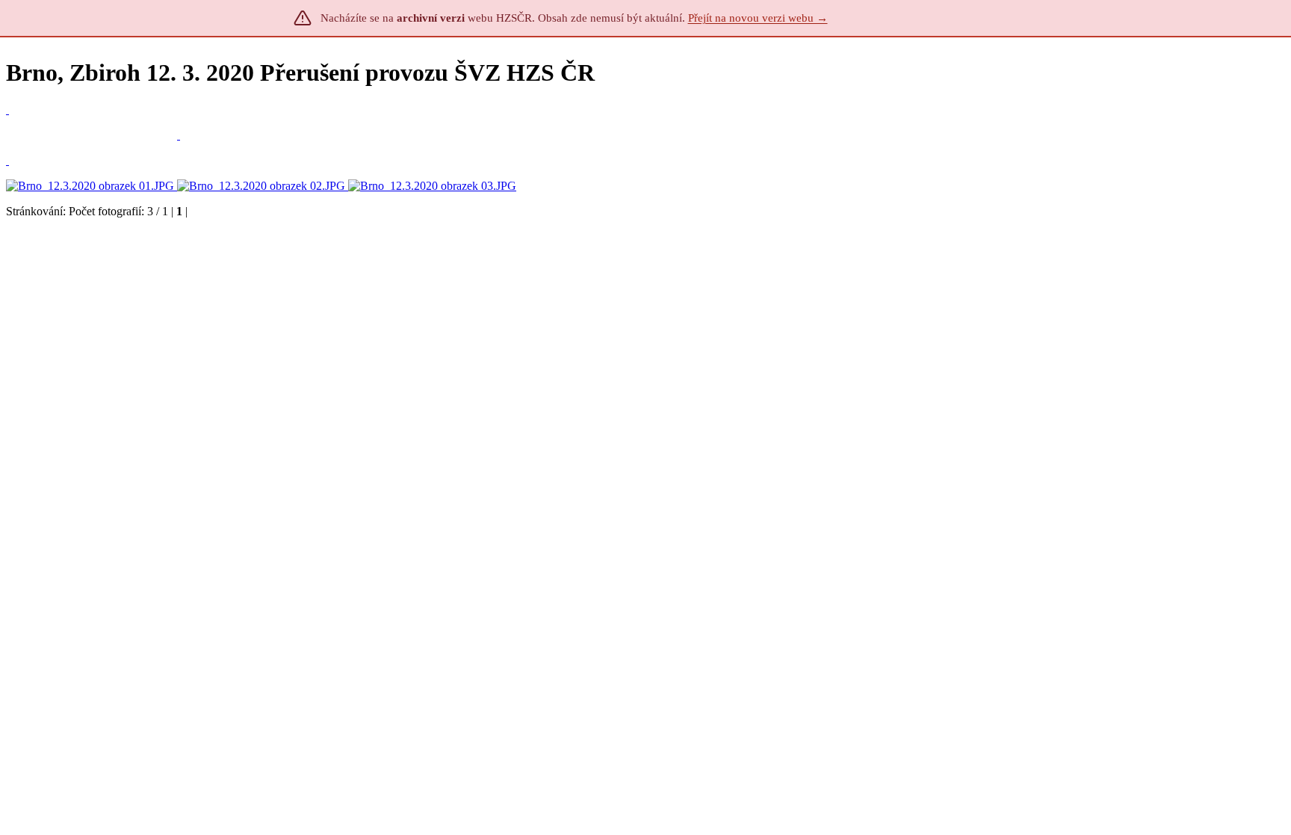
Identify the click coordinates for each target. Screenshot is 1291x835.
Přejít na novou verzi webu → (758, 18)
